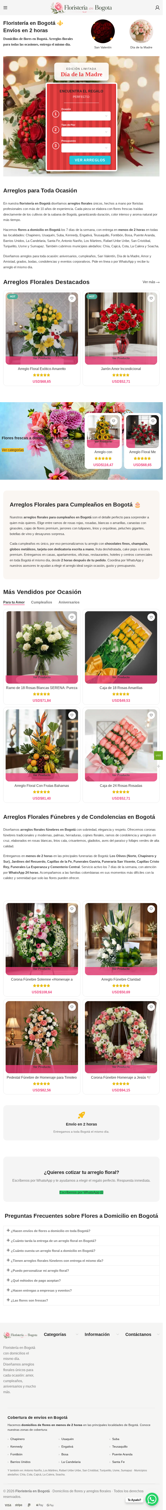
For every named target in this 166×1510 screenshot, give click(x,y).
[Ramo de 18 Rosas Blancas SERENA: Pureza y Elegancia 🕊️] (42, 647)
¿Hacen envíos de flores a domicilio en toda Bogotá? (50, 1231)
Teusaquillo (120, 1446)
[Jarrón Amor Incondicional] (121, 328)
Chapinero (17, 1439)
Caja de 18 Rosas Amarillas (121, 688)
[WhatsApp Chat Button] (151, 1499)
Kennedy (16, 1446)
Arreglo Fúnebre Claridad (120, 979)
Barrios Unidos (20, 1462)
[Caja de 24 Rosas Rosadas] (121, 745)
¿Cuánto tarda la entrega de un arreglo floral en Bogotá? (53, 1241)
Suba (115, 1439)
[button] (81, 1231)
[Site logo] (81, 7)
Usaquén (67, 1439)
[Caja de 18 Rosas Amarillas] (121, 647)
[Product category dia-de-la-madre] (141, 35)
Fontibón (16, 1454)
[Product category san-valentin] (103, 35)
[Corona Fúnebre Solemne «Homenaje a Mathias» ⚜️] (42, 939)
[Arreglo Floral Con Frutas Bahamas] (42, 745)
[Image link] (20, 1335)
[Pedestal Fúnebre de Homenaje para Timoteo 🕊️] (42, 1037)
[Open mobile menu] (5, 7)
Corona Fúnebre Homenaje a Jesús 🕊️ (121, 1077)
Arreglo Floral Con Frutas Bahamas (41, 786)
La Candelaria (71, 1462)
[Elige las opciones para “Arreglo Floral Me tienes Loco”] (130, 443)
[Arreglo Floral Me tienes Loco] (142, 431)
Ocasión (66, 109)
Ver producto (42, 358)
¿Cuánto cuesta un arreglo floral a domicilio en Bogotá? (53, 1251)
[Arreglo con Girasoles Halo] (103, 431)
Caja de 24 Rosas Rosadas (121, 786)
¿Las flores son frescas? (29, 1300)
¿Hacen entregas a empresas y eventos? (41, 1290)
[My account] (157, 7)
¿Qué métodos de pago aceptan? (36, 1280)
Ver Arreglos (90, 160)
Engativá (67, 1446)
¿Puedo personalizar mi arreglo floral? (40, 1270)
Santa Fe (118, 1462)
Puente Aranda (122, 1454)
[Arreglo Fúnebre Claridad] (121, 939)
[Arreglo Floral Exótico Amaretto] (42, 328)
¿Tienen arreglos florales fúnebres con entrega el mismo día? (57, 1260)
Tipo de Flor (68, 125)
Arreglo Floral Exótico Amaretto (42, 369)
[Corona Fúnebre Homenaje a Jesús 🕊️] (121, 1037)
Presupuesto (68, 141)
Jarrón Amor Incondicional (121, 369)
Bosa (64, 1454)
